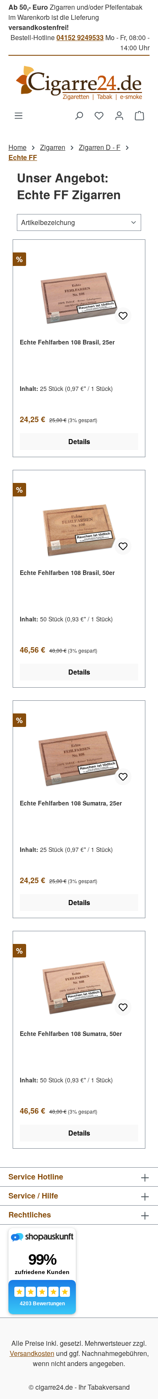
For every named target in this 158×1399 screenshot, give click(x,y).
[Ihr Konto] (119, 115)
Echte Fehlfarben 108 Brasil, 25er (67, 342)
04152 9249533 (80, 37)
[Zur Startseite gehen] (79, 83)
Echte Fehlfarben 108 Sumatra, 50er (71, 1033)
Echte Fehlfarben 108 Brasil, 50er (67, 572)
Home (17, 147)
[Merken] (123, 315)
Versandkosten (32, 1353)
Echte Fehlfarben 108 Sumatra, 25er (71, 803)
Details (79, 441)
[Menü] (18, 115)
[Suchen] (79, 115)
